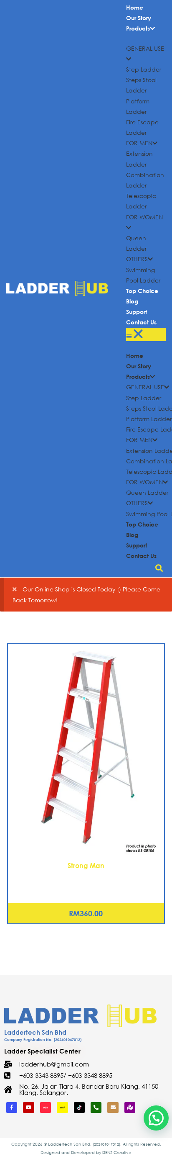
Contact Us (141, 322)
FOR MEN (139, 143)
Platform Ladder (149, 419)
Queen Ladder (147, 492)
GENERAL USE (145, 387)
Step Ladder (143, 69)
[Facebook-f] (11, 1107)
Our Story (138, 17)
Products (138, 28)
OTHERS (137, 259)
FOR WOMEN (144, 482)
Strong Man (86, 865)
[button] (146, 334)
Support (136, 311)
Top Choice (142, 290)
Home (134, 7)
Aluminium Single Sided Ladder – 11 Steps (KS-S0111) (86, 876)
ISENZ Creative (117, 1152)
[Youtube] (28, 1107)
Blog (132, 301)
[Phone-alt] (96, 1107)
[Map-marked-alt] (129, 1107)
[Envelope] (112, 1107)
